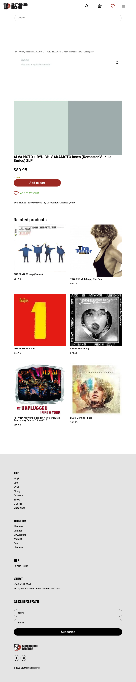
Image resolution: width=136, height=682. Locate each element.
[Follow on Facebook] (16, 658)
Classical (29, 52)
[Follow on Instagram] (23, 658)
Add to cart (37, 183)
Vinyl (22, 52)
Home (16, 52)
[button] (117, 63)
